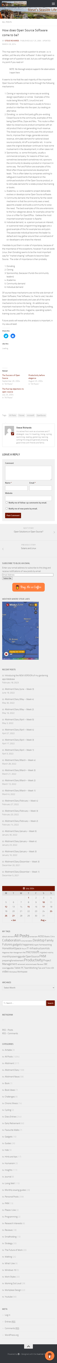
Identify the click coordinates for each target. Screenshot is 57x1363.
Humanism (10, 1163)
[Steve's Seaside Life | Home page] (18, 3)
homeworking (45, 944)
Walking (8, 1256)
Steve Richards (12, 41)
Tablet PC (19, 967)
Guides (8, 1143)
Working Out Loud (13, 1283)
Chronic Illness (11, 1103)
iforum (23, 948)
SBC (46, 964)
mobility (50, 953)
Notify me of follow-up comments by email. (28, 503)
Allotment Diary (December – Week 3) (22, 861)
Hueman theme (43, 1354)
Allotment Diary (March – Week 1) (20, 790)
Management (18, 953)
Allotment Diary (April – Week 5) (19, 719)
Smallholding (11, 1236)
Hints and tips (11, 1156)
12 (6, 906)
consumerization (26, 941)
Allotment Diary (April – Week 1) (19, 750)
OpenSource (41, 415)
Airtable (8, 1050)
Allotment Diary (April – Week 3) (19, 740)
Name (8, 483)
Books (47, 936)
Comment (9, 463)
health (36, 945)
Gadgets (8, 1136)
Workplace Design (13, 1290)
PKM (42, 956)
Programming (11, 1216)
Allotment (9, 1063)
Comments (12, 1328)
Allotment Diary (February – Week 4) (21, 800)
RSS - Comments (10, 1033)
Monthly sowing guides (15, 1190)
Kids (47, 948)
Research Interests (13, 1223)
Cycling (8, 1110)
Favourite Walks (12, 1130)
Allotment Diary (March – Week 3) (20, 770)
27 (13, 915)
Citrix (52, 936)
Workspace (22, 971)
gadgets (17, 944)
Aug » (43, 920)
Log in (7, 1315)
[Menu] (53, 3)
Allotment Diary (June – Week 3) (19, 689)
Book (7, 1083)
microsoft (30, 415)
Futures (21, 415)
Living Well (9, 1183)
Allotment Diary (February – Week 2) (21, 821)
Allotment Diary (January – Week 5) (21, 831)
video (5, 971)
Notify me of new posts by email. (23, 508)
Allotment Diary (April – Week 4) (19, 729)
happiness (28, 944)
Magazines (5, 953)
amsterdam (34, 937)
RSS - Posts (7, 1030)
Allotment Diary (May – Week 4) (19, 699)
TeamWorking (31, 967)
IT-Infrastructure (36, 948)
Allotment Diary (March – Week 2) (20, 780)
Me (24, 953)
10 (43, 902)
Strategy (9, 1243)
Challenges (10, 1096)
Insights (8, 1170)
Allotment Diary (12, 1070)
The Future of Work (14, 1250)
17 (43, 906)
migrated (43, 952)
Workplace (13, 972)
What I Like (10, 1263)
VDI (52, 968)
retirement (21, 964)
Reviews (40, 964)
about (4, 936)
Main (11, 953)
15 (28, 906)
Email (32, 483)
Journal (8, 1176)
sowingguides (8, 968)
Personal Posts (12, 1196)
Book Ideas (10, 1090)
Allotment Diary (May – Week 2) (19, 709)
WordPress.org (12, 1335)
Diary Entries (10, 1116)
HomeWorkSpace (11, 948)
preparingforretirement (13, 960)
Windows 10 (10, 1270)
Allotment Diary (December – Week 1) (22, 871)
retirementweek (31, 964)
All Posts (7, 22)
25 (51, 911)
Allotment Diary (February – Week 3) (21, 811)
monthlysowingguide (13, 956)
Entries (10, 1321)
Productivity (33, 960)
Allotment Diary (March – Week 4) (20, 760)
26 (6, 915)
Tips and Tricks (44, 968)
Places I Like (10, 1210)
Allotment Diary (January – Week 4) (21, 841)
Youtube (9, 1296)
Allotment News (12, 1076)
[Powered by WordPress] (19, 1354)
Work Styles (10, 1276)
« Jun (13, 920)
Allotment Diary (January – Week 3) (21, 851)
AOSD (41, 936)
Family (49, 940)
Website (8, 493)
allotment (10, 937)
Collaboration (11, 940)
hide (7, 1150)
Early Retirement (12, 1123)
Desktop (39, 940)
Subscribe (7, 578)
